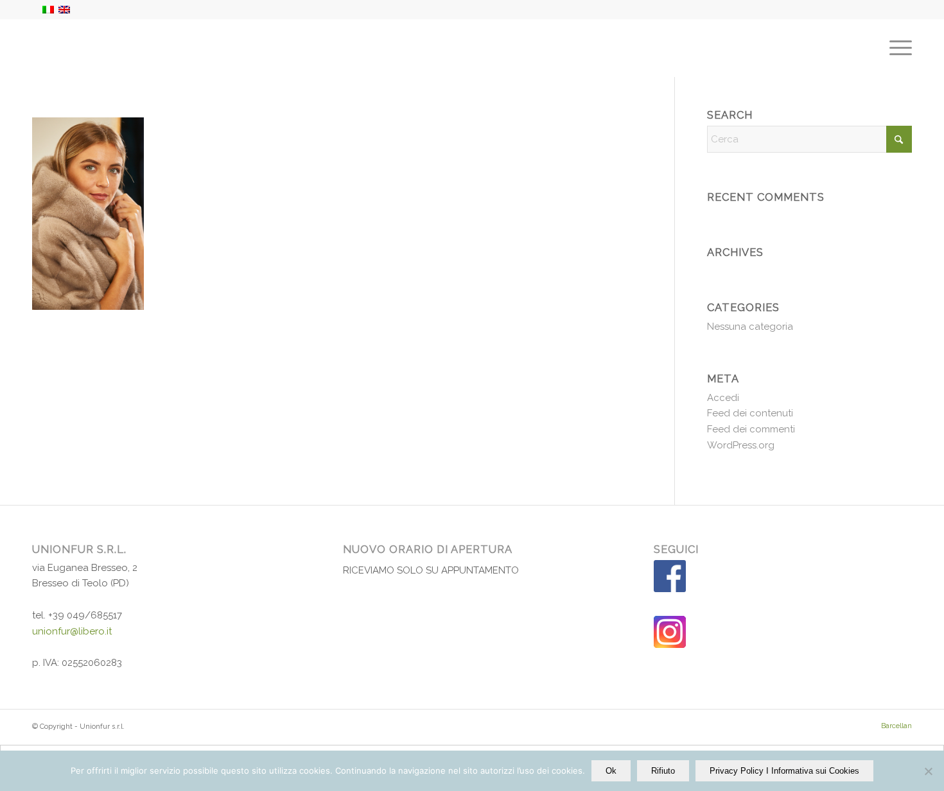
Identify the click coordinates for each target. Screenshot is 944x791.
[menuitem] (896, 48)
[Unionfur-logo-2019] (95, 48)
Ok (611, 771)
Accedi (723, 398)
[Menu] (896, 48)
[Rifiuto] (928, 771)
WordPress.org (740, 445)
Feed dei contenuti (750, 413)
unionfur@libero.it (72, 631)
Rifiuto (663, 771)
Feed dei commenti (751, 429)
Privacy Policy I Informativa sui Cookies (784, 771)
